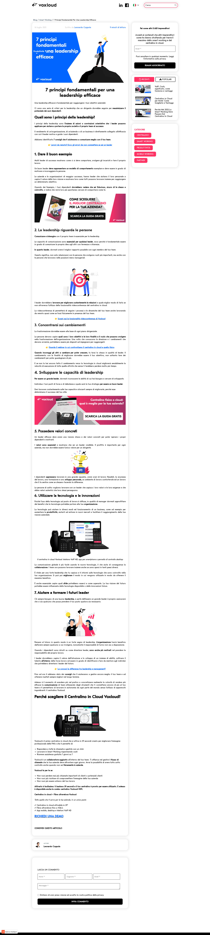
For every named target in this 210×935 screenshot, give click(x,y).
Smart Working (45, 20)
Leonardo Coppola (82, 27)
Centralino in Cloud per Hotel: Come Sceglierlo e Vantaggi (164, 101)
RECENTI (145, 79)
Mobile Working (145, 154)
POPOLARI (166, 79)
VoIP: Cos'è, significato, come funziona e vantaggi (164, 88)
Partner (141, 160)
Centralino (143, 135)
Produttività (143, 148)
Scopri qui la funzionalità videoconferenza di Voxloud (81, 319)
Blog (35, 20)
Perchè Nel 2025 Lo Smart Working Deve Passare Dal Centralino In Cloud (164, 113)
